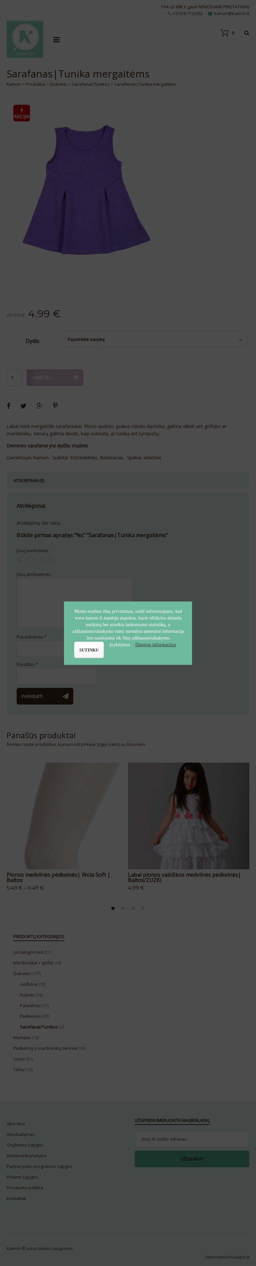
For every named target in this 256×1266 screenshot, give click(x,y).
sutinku (89, 650)
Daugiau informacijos (155, 644)
